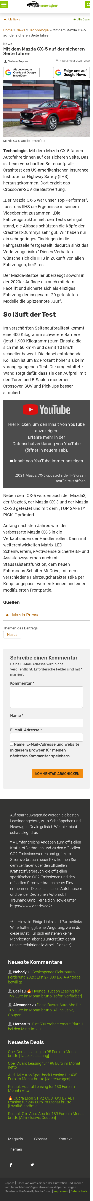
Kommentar (22, 683)
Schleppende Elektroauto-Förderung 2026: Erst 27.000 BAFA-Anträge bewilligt (44, 977)
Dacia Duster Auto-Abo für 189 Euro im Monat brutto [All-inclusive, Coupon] (44, 1010)
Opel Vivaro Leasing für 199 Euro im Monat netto (44, 1065)
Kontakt (65, 1139)
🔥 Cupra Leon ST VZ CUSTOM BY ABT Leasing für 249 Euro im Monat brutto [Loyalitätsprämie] (41, 1102)
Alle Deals (83, 19)
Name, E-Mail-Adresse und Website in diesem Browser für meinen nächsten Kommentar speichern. (44, 750)
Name (16, 715)
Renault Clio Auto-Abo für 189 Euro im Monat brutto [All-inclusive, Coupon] (46, 1115)
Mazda (12, 635)
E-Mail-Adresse (26, 730)
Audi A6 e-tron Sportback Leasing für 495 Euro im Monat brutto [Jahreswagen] (42, 1077)
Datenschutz (79, 1191)
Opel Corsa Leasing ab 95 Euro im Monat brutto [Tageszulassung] (42, 1053)
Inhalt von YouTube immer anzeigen (48, 460)
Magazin (15, 1139)
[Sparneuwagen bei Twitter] (35, 1167)
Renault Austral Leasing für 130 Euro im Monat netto (41, 1088)
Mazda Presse (26, 614)
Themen (15, 1149)
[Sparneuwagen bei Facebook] (13, 1167)
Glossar (40, 1139)
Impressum (61, 1191)
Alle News (13, 19)
